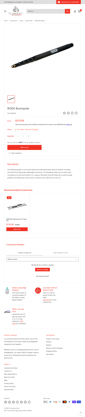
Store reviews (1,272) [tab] (60, 253)
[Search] (67, 11)
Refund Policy (9, 390)
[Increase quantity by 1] (28, 136)
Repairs (48, 345)
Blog (5, 380)
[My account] (75, 11)
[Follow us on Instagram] (9, 402)
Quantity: (10, 136)
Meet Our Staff (9, 377)
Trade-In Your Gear (52, 339)
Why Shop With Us (10, 374)
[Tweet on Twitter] (72, 113)
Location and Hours (11, 368)
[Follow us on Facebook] (5, 402)
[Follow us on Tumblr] (29, 402)
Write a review (42, 269)
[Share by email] (76, 113)
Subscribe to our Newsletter (70, 2)
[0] (79, 11)
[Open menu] (5, 11)
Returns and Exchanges (54, 348)
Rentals (48, 342)
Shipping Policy (51, 351)
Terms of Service (10, 386)
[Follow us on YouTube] (17, 402)
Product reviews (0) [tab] (24, 253)
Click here (46, 300)
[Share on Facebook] (64, 113)
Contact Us (8, 371)
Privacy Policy (9, 383)
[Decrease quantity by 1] (17, 136)
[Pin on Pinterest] (68, 113)
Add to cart (25, 147)
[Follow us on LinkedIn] (25, 402)
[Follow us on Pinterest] (13, 402)
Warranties (50, 354)
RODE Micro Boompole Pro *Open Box (16, 220)
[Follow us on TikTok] (21, 402)
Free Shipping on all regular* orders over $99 (18, 2)
